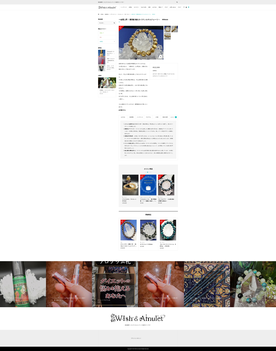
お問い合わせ (173, 7)
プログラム (148, 117)
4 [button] (150, 172)
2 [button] (147, 172)
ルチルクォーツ (163, 76)
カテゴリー (136, 7)
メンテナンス (140, 117)
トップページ (124, 7)
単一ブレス (160, 74)
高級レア (161, 7)
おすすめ (154, 7)
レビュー (173, 117)
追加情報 (131, 117)
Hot (100, 37)
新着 (149, 7)
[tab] (123, 117)
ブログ (166, 7)
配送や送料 (165, 117)
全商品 (130, 7)
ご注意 (156, 117)
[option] (130, 189)
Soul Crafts (143, 7)
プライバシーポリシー (136, 338)
